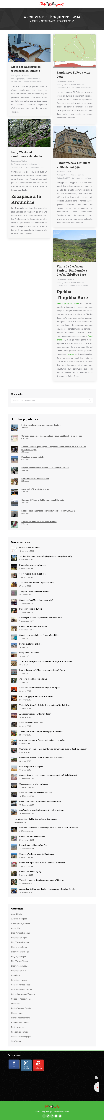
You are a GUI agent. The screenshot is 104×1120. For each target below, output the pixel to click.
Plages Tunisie (17, 1013)
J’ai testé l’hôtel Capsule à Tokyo (33, 679)
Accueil (34, 21)
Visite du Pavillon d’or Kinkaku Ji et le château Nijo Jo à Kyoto (45, 705)
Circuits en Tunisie (19, 980)
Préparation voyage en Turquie (32, 565)
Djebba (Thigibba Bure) (68, 303)
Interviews (15, 1004)
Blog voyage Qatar (19, 947)
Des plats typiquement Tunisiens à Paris (36, 696)
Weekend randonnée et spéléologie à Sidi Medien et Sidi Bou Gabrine (48, 828)
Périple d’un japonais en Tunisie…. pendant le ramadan (42, 863)
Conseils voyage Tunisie (21, 985)
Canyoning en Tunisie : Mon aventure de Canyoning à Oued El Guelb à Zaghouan (53, 749)
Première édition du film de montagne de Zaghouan (36, 819)
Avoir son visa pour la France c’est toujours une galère (42, 740)
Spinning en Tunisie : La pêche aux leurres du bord (40, 618)
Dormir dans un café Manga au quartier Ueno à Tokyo (42, 670)
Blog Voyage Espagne (20, 933)
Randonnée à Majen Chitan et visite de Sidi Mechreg (41, 758)
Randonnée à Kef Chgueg (30, 871)
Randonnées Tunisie (64, 81)
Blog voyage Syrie (18, 956)
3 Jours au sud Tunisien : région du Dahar (36, 583)
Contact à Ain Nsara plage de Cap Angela (36, 854)
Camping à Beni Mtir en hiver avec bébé (36, 600)
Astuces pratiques (19, 919)
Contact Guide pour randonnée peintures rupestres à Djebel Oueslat (48, 775)
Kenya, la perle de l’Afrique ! (31, 766)
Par (24, 79)
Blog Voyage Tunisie (19, 961)
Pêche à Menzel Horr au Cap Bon (33, 845)
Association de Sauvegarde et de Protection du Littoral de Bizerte (47, 889)
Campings (15, 975)
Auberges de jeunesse (20, 76)
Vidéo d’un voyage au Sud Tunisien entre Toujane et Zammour (45, 661)
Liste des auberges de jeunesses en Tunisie (26, 68)
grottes (71, 354)
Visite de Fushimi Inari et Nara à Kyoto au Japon (39, 688)
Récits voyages (17, 1027)
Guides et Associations (21, 999)
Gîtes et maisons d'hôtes (21, 989)
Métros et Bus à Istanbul (29, 548)
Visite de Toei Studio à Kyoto (31, 723)
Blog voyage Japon (19, 938)
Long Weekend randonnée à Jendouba (27, 154)
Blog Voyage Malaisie (20, 942)
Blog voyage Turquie (20, 966)
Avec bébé (15, 928)
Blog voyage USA (18, 971)
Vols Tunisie (16, 1041)
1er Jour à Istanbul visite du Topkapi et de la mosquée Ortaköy (45, 556)
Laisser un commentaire (32, 82)
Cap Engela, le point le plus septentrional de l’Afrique (41, 810)
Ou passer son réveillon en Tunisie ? (34, 784)
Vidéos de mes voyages (21, 1037)
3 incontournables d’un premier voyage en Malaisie (41, 731)
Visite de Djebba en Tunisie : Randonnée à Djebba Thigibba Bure (72, 270)
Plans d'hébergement (20, 1018)
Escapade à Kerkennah (29, 653)
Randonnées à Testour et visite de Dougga (73, 165)
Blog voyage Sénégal (20, 952)
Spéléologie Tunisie (19, 1032)
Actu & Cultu (16, 914)
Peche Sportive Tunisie (21, 1008)
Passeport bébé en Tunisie (30, 609)
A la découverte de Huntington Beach (35, 714)
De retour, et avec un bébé (30, 644)
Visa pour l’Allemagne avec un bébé (34, 591)
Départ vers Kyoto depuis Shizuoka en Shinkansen (40, 801)
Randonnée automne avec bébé (33, 626)
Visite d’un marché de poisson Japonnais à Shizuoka (41, 880)
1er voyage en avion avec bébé (32, 574)
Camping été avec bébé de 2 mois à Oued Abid (39, 635)
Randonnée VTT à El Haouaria (32, 836)
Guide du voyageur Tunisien (23, 994)
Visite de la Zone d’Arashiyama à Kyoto (35, 793)
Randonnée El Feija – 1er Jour (73, 74)
